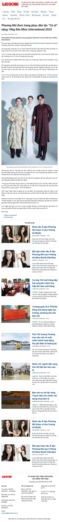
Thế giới (53, 15)
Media (19, 12)
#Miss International (10, 215)
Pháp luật (43, 12)
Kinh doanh (34, 12)
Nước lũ (41, 376)
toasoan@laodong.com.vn (9, 513)
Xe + (4, 19)
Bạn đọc (5, 15)
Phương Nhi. (54, 75)
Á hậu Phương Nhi (41, 266)
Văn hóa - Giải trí (24, 15)
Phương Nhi (34, 43)
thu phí (47, 353)
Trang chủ (6, 12)
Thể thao (26, 12)
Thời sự (51, 12)
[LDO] (15, 234)
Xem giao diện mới (14, 19)
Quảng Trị (35, 405)
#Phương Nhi (8, 217)
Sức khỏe (46, 15)
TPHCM (34, 292)
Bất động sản (36, 15)
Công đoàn (13, 15)
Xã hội (13, 12)
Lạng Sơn (35, 376)
